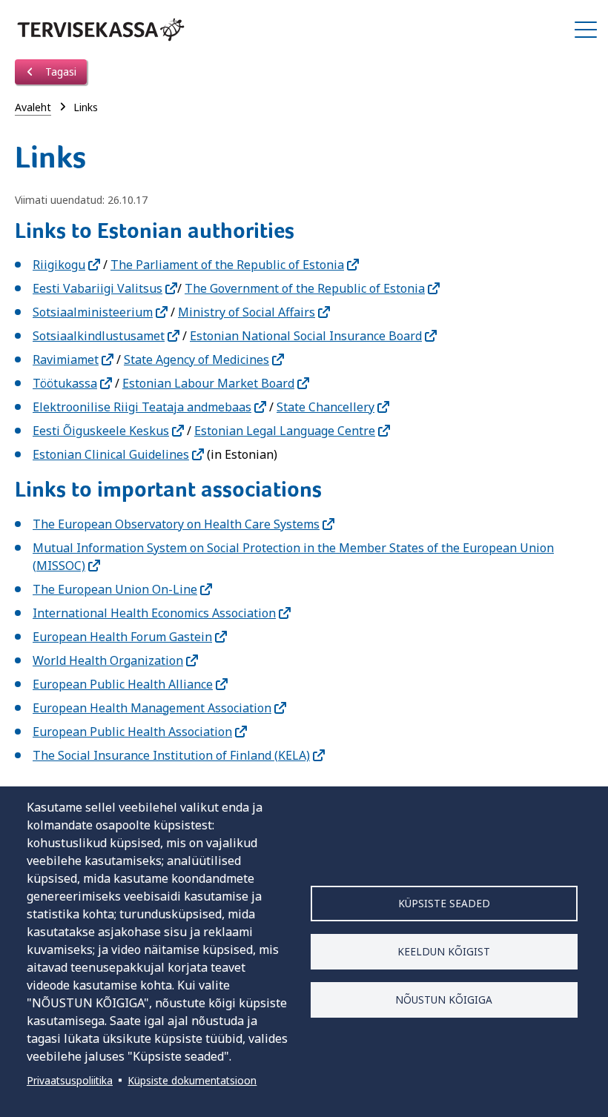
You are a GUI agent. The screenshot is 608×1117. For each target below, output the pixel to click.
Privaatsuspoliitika (70, 1080)
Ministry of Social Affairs (246, 312)
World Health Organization (108, 660)
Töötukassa (65, 383)
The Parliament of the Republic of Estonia (227, 264)
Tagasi (59, 71)
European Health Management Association (152, 708)
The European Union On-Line (115, 589)
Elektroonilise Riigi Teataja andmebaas (142, 407)
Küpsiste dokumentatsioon (192, 1080)
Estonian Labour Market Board (208, 383)
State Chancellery (325, 407)
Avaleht (33, 107)
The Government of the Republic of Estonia (305, 288)
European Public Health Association (132, 731)
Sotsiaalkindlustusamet (99, 336)
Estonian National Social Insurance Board (306, 336)
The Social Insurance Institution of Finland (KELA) (171, 755)
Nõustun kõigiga (443, 999)
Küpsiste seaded (444, 903)
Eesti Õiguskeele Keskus (101, 430)
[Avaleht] (101, 29)
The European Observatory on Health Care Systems (176, 524)
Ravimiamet (66, 359)
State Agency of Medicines (196, 359)
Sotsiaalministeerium (93, 312)
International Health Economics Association (154, 613)
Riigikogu (59, 264)
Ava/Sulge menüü (586, 29)
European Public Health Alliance (123, 684)
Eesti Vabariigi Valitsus (97, 288)
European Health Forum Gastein (122, 637)
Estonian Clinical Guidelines (111, 454)
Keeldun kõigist (443, 951)
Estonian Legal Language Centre (284, 430)
